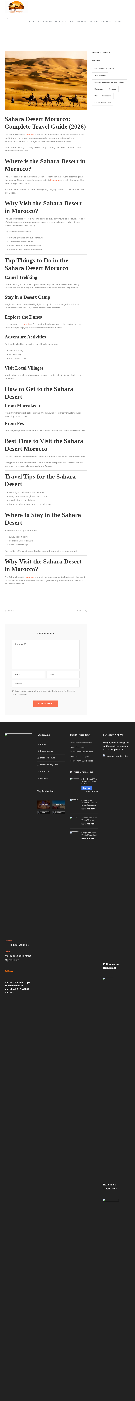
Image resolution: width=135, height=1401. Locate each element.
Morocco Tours (64, 21)
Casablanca (44, 805)
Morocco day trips (87, 21)
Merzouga (55, 180)
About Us (106, 21)
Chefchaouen (100, 75)
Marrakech (99, 89)
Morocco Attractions (103, 96)
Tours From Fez (77, 747)
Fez (43, 812)
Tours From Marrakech (81, 742)
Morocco (30, 134)
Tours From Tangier (79, 756)
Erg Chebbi (23, 324)
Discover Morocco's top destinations (109, 82)
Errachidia (58, 805)
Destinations (44, 21)
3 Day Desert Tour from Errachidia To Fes (89, 781)
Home (31, 21)
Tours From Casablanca (81, 751)
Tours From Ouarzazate (81, 760)
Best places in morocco (104, 68)
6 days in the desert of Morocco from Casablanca (89, 802)
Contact (119, 21)
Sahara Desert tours (103, 103)
